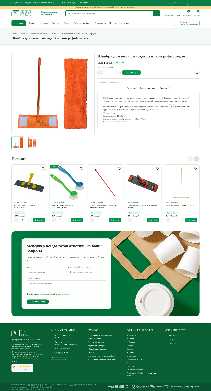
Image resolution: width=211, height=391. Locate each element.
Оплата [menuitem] (67, 23)
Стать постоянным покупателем (49, 13)
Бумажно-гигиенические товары (101, 335)
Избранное (131, 342)
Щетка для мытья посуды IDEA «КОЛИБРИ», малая (63, 206)
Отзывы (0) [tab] (164, 88)
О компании (131, 356)
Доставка (130, 345)
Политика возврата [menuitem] (82, 23)
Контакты (131, 363)
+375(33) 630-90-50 (62, 348)
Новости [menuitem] (113, 23)
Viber (171, 339)
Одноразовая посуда (96, 345)
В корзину (131, 73)
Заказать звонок (180, 3)
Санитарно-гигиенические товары (102, 359)
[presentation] (190, 159)
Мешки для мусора (96, 342)
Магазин (130, 339)
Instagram (173, 335)
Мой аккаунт (132, 335)
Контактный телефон (79, 267)
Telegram (172, 343)
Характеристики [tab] (147, 88)
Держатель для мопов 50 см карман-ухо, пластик (142, 206)
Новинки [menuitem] (44, 23)
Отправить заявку (37, 302)
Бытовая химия (94, 339)
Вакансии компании (135, 370)
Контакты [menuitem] (125, 23)
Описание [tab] (131, 88)
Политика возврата (134, 359)
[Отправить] (156, 13)
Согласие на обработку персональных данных (142, 374)
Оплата (130, 349)
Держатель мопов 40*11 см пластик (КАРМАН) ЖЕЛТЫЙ (26, 206)
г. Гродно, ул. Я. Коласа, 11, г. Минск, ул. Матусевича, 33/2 (32, 3)
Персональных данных (62, 294)
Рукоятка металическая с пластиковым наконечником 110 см (104, 206)
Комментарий (33, 279)
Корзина (130, 352)
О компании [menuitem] (100, 23)
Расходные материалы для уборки (102, 356)
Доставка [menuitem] (56, 23)
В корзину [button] (39, 220)
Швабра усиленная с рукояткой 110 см (180, 205)
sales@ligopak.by (61, 352)
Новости (130, 366)
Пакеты (91, 352)
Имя (29, 267)
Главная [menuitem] (32, 23)
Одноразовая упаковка (97, 349)
